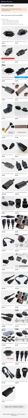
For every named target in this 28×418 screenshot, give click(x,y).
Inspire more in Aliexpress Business (14, 406)
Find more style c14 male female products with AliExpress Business (11, 9)
